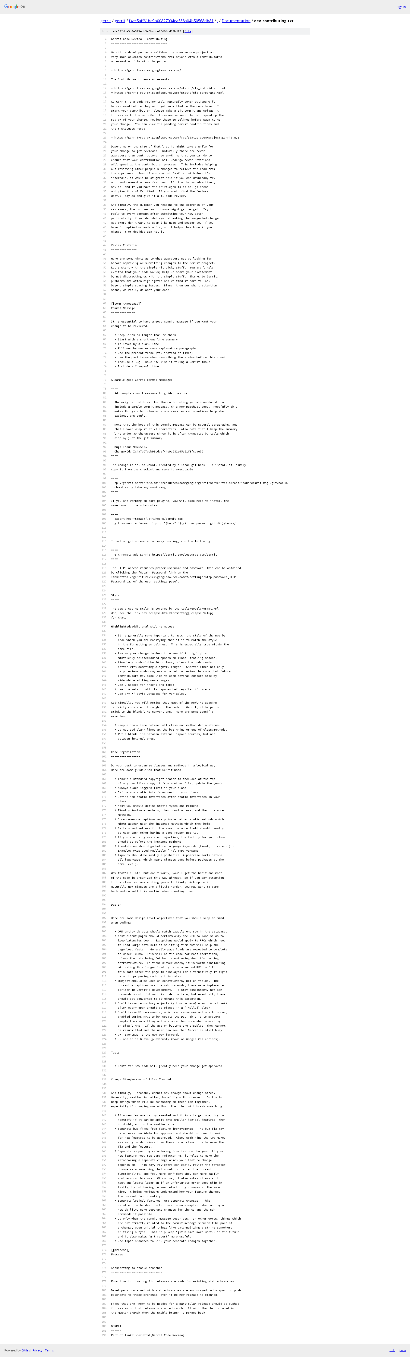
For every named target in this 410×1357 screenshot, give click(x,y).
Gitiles (26, 1350)
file (187, 31)
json (402, 1350)
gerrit (105, 20)
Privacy (37, 1350)
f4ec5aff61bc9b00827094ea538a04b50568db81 (171, 20)
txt (392, 1350)
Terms (49, 1350)
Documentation (236, 20)
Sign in (401, 7)
